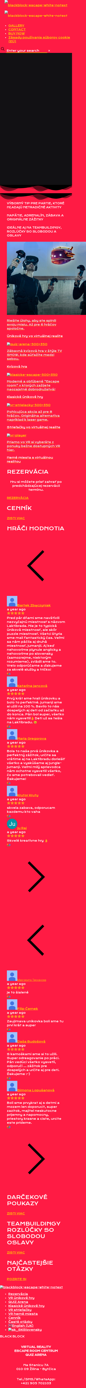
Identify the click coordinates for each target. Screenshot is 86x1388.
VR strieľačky (20, 1309)
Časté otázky (20, 1321)
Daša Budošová (31, 1041)
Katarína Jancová (32, 686)
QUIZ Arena (18, 1302)
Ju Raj (22, 828)
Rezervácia (18, 1294)
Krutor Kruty (27, 795)
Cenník (14, 1317)
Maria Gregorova (31, 738)
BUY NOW (16, 33)
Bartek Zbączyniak (34, 605)
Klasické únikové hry (26, 1305)
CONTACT (17, 29)
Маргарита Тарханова (31, 980)
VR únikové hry (21, 1298)
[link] (49, 50)
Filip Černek (27, 1008)
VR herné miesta (23, 1313)
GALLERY (16, 25)
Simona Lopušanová (35, 1090)
